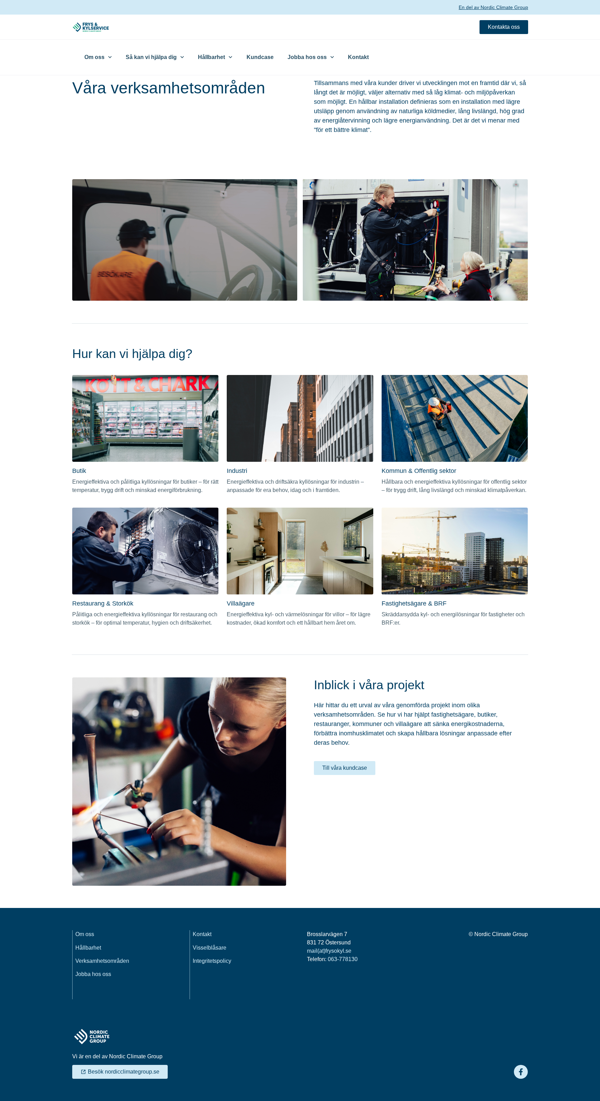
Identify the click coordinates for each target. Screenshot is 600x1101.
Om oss (94, 57)
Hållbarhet (211, 57)
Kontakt (358, 57)
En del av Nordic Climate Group (493, 7)
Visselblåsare (209, 948)
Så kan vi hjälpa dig (151, 57)
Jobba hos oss (307, 57)
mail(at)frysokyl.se (329, 951)
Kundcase (260, 57)
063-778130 (343, 959)
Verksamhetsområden (102, 961)
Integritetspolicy (212, 961)
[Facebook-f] (521, 1072)
